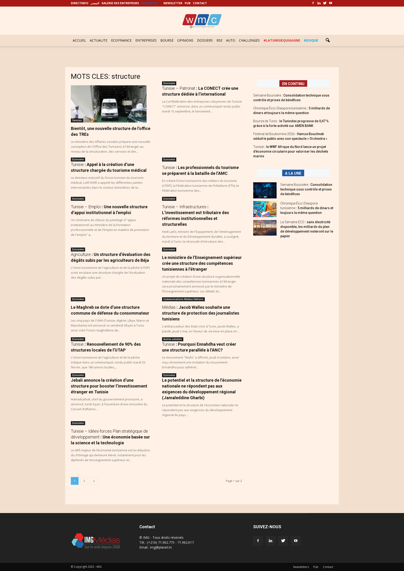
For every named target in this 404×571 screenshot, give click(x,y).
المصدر (95, 3)
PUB (188, 3)
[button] (327, 40)
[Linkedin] (318, 3)
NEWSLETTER (172, 3)
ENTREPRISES (146, 40)
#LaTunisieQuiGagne (281, 40)
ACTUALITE (98, 40)
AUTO (230, 40)
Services (77, 120)
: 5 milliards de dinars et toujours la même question (306, 208)
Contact (328, 567)
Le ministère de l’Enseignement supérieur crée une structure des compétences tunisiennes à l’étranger (202, 263)
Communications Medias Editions (183, 299)
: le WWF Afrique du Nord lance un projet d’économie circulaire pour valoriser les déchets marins (290, 151)
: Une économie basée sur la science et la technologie (110, 437)
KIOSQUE (311, 40)
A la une (293, 173)
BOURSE (166, 40)
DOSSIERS (205, 40)
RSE (219, 40)
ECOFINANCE (121, 40)
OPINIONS (185, 40)
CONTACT (200, 3)
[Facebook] (313, 3)
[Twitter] (324, 3)
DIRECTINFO (79, 3)
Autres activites (172, 339)
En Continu (293, 84)
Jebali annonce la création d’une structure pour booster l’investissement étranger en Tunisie (109, 386)
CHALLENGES (249, 40)
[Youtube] (330, 3)
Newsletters (301, 567)
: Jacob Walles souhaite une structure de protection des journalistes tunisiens (200, 313)
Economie (169, 83)
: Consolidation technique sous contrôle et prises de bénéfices (306, 189)
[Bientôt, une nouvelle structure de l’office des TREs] (111, 103)
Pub (315, 567)
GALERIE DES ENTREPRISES (120, 3)
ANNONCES (149, 3)
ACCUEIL (79, 40)
